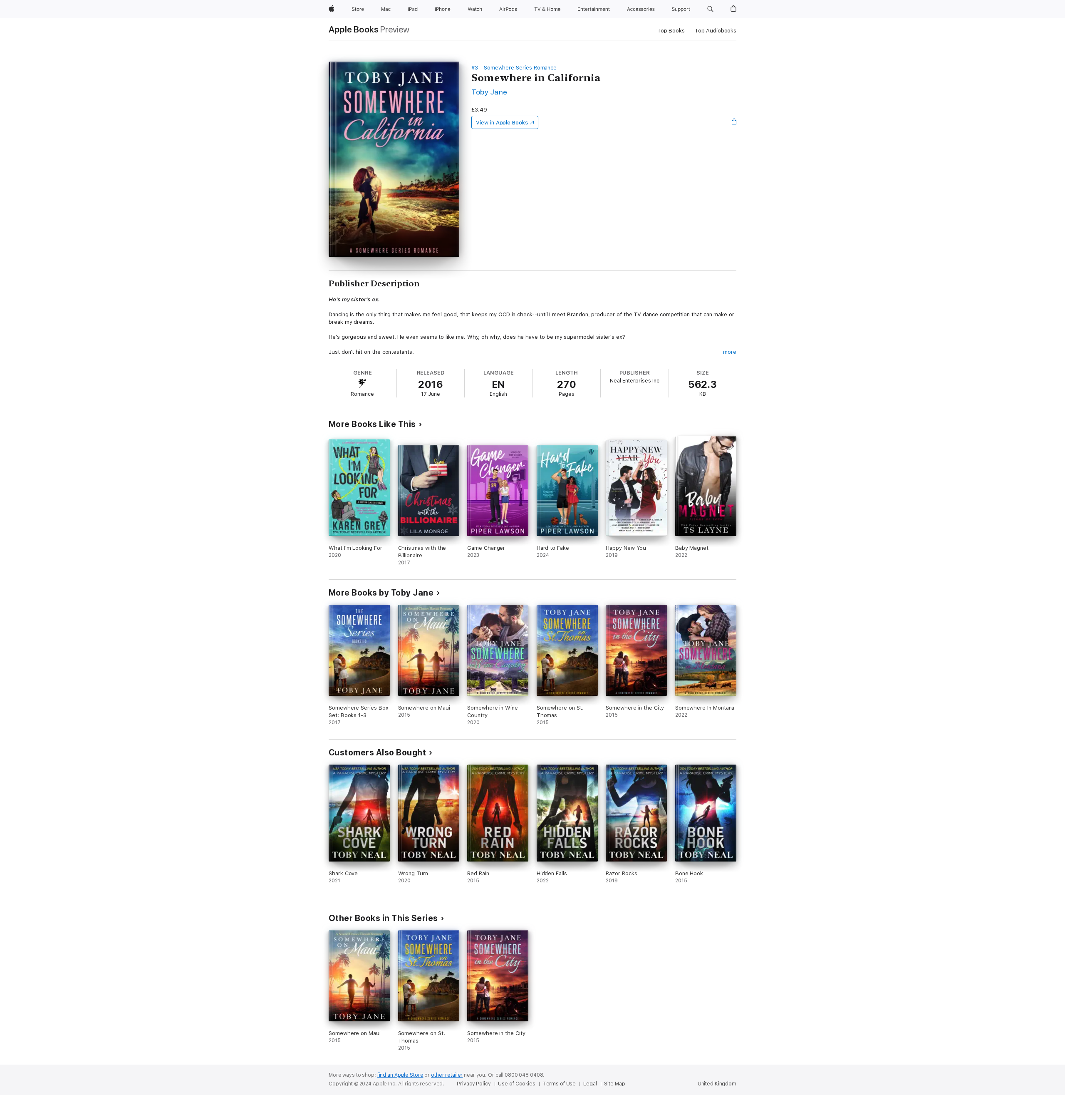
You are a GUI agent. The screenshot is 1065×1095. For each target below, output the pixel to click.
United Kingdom (717, 1084)
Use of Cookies (516, 1084)
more (729, 352)
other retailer (447, 1075)
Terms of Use (559, 1084)
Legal (590, 1084)
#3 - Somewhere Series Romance (514, 68)
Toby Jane (489, 91)
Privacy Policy (473, 1084)
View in (502, 122)
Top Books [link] (671, 30)
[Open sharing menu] (734, 122)
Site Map (614, 1084)
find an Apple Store (400, 1075)
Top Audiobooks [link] (715, 30)
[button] (710, 9)
